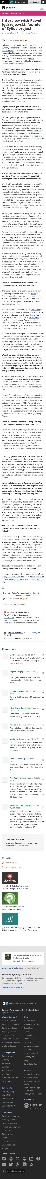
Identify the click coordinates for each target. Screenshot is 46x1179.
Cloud (26, 1031)
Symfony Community (10, 1116)
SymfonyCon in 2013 (14, 550)
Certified (28, 708)
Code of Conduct (9, 1141)
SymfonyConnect (9, 1119)
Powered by (29, 1099)
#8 (43, 779)
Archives (9, 858)
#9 (43, 807)
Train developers (31, 1077)
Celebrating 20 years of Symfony (22, 1003)
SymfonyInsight (19, 2)
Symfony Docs (7, 1056)
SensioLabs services (32, 1074)
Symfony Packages (9, 1028)
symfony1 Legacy (9, 1046)
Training (5, 1074)
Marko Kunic (15, 739)
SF (3, 2)
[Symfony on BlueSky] (11, 1164)
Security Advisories (31, 1053)
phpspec (31, 157)
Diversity (27, 1042)
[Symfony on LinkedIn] (31, 1159)
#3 (43, 692)
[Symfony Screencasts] (24, 1164)
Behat (21, 157)
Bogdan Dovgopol (17, 671)
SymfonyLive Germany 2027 (14, 13)
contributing (9, 617)
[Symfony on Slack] (11, 1159)
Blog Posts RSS (12, 863)
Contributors (7, 1130)
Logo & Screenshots (10, 1039)
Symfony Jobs (7, 1134)
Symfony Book (7, 1060)
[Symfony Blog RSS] (31, 1164)
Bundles (5, 1067)
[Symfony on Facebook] (38, 1159)
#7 (43, 760)
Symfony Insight (30, 1057)
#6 (43, 739)
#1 (43, 655)
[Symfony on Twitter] (18, 1159)
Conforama (35, 309)
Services (27, 1070)
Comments (9, 649)
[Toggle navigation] (41, 8)
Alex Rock (14, 778)
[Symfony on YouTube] (4, 1164)
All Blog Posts (29, 1021)
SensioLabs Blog (30, 1064)
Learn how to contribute (12, 988)
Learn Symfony (8, 1052)
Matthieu (14, 655)
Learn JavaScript (8, 1099)
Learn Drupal (7, 1102)
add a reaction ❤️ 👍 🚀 (17, 40)
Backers (5, 1137)
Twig (4, 133)
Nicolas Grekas (16, 725)
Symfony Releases (9, 1031)
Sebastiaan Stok (16, 805)
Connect (36, 2)
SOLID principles (15, 200)
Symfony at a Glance (10, 1024)
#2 (43, 673)
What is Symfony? (9, 1017)
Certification (7, 1081)
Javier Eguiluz (31, 33)
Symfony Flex (20, 502)
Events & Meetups (9, 1123)
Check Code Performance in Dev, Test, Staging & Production (15, 887)
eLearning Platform (10, 1077)
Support (5, 1148)
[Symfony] (19, 7)
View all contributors (11, 968)
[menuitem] (12, 1020)
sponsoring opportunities (26, 623)
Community (19, 604)
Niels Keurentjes (17, 708)
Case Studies (29, 1028)
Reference (6, 1063)
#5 (43, 725)
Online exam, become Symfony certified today (13, 908)
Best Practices (7, 1070)
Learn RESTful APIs (9, 1106)
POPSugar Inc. (31, 296)
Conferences (29, 1039)
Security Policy (8, 1035)
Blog (26, 1017)
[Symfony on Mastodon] (24, 1159)
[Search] (43, 2)
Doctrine (37, 130)
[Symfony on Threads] (18, 1164)
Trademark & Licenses (11, 1042)
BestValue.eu (34, 317)
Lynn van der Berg (17, 758)
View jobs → (36, 633)
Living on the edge (31, 1046)
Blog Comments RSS (14, 867)
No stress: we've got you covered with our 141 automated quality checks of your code (21, 928)
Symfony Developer (15, 632)
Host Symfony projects (33, 1094)
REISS (33, 293)
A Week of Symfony (31, 1024)
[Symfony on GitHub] (4, 1159)
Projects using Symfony (11, 1127)
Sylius (4, 45)
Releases (27, 1049)
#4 (43, 709)
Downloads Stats (9, 1145)
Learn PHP (6, 1095)
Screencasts (7, 1088)
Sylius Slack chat (15, 579)
